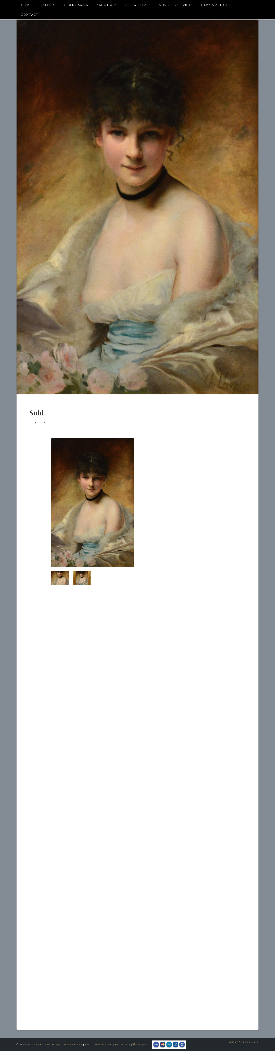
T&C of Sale (122, 1044)
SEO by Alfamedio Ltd (243, 1041)
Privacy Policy (72, 1044)
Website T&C (103, 1044)
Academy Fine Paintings (44, 1044)
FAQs (88, 1044)
